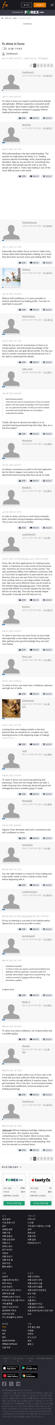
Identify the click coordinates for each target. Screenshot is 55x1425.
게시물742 (47, 273)
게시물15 (47, 491)
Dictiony (26, 606)
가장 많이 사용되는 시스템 (39, 1226)
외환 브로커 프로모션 (37, 1290)
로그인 (26, 5)
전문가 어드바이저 (10, 1307)
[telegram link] (18, 1383)
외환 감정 (32, 1239)
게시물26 (47, 939)
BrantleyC (26, 487)
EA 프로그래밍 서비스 (11, 1290)
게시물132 (48, 320)
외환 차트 (32, 1236)
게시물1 (47, 538)
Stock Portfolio (8, 1340)
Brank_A (26, 1002)
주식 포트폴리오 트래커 (12, 1317)
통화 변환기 (7, 1266)
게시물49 (48, 804)
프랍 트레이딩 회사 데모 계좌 (40, 1310)
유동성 (5, 1253)
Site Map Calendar (45, 1358)
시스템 (30, 1222)
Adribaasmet (28, 700)
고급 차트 (6, 1347)
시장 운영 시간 (8, 1222)
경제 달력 (6, 1219)
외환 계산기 (7, 1256)
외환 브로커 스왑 (35, 1283)
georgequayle (28, 936)
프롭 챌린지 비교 (35, 1304)
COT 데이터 (7, 1249)
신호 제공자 (7, 1286)
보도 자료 (32, 1293)
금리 (4, 1226)
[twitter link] (11, 1383)
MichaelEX (27, 801)
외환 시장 (6, 1233)
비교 (29, 1314)
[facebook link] (4, 1383)
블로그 (30, 1344)
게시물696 (47, 226)
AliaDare (26, 269)
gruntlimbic (27, 845)
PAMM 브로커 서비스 (11, 1297)
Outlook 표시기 (34, 1243)
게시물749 (47, 76)
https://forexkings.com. (25, 586)
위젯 (4, 1327)
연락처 (30, 1334)
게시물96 (48, 754)
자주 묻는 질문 (34, 1327)
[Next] (51, 65)
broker (32, 788)
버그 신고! (32, 1337)
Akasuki (26, 1046)
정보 (29, 1340)
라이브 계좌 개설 (14, 1203)
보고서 (48, 118)
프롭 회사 (32, 1300)
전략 (29, 1229)
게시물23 (48, 444)
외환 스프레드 (34, 1276)
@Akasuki (7, 1130)
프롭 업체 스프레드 (36, 1307)
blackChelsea (28, 316)
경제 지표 (6, 1263)
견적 (23, 118)
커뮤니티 (31, 1219)
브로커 (5, 1276)
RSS (4, 1337)
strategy (36, 109)
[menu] (52, 5)
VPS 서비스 (7, 1283)
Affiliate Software (9, 1344)
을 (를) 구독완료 (15, 48)
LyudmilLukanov (29, 892)
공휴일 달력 (7, 1229)
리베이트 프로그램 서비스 (13, 1300)
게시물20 (47, 1005)
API (3, 1334)
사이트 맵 (30, 1359)
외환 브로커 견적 (35, 1280)
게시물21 (48, 660)
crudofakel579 (29, 534)
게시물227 (48, 610)
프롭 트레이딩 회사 (10, 1280)
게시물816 (47, 895)
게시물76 (47, 372)
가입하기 (40, 5)
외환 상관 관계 (8, 1239)
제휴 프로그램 (8, 1293)
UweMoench (12, 54)
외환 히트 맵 (7, 1260)
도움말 (30, 1330)
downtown (27, 440)
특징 (4, 1330)
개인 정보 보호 (18, 1359)
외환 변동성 (7, 1236)
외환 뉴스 (6, 1243)
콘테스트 (31, 1233)
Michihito (26, 125)
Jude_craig (27, 369)
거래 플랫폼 (7, 1303)
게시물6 (46, 848)
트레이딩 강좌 (8, 1314)
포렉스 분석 (7, 1246)
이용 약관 (6, 1359)
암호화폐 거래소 (9, 1310)
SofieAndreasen (29, 222)
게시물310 (47, 128)
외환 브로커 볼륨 (35, 1286)
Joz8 (24, 751)
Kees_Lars (27, 656)
